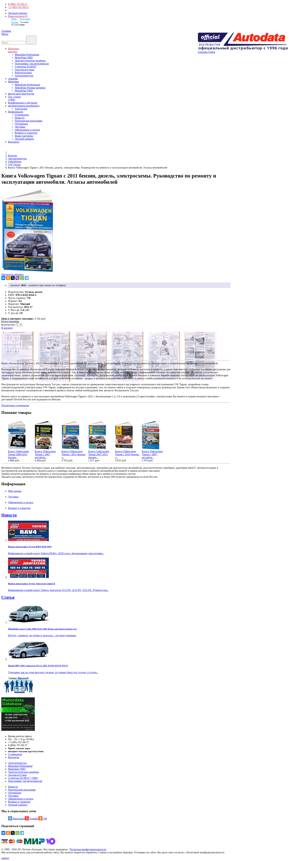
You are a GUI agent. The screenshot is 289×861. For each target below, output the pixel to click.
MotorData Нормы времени (30, 87)
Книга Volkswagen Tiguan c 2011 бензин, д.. (74, 454)
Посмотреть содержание (15, 405)
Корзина (14, 22)
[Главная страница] (11, 152)
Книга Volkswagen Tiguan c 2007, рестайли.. (45, 454)
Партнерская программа (28, 120)
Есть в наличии (10, 321)
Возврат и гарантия (19, 801)
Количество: (8, 324)
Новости (20, 117)
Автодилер (21, 108)
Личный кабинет (17, 13)
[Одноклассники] (8, 278)
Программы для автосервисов (32, 63)
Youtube (33, 818)
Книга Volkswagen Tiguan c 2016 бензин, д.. (127, 454)
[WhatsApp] (22, 278)
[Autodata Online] (243, 42)
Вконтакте (19, 818)
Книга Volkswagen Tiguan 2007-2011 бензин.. (98, 454)
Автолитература (24, 75)
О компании (22, 114)
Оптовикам (21, 123)
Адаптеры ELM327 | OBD (23, 778)
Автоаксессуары (17, 775)
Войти (14, 19)
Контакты (13, 757)
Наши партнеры (24, 135)
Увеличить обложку (12, 274)
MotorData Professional (27, 84)
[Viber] (17, 278)
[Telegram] (27, 278)
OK (45, 818)
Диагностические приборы (30, 60)
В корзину (7, 327)
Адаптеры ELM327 (26, 66)
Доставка (20, 126)
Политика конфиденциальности (88, 849)
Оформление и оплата (27, 129)
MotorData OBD (24, 57)
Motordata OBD (16, 769)
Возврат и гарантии (26, 132)
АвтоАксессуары (24, 69)
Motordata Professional (27, 54)
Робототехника (23, 72)
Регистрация (25, 19)
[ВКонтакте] (3, 278)
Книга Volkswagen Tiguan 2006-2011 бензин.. (18, 454)
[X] (13, 278)
